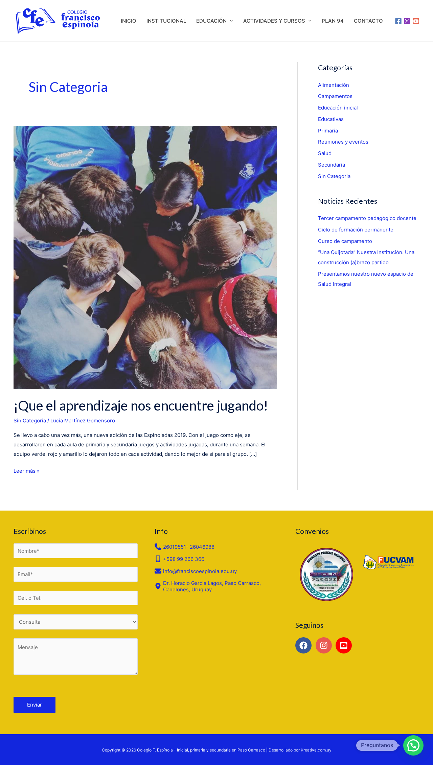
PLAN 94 (333, 21)
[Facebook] (398, 21)
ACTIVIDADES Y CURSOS (274, 21)
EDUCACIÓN (211, 21)
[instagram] (325, 645)
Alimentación (333, 85)
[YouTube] (415, 21)
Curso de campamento (345, 241)
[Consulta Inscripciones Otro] (76, 622)
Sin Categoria (30, 420)
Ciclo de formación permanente (355, 229)
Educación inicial (338, 107)
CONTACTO (368, 21)
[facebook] (304, 645)
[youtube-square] (345, 645)
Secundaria (331, 165)
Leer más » (27, 470)
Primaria (328, 130)
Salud (325, 153)
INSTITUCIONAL (166, 21)
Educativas (331, 119)
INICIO (128, 21)
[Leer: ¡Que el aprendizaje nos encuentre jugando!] (145, 257)
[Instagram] (407, 21)
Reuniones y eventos (343, 142)
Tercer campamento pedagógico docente (367, 218)
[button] (413, 745)
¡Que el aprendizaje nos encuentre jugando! (141, 405)
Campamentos (335, 96)
